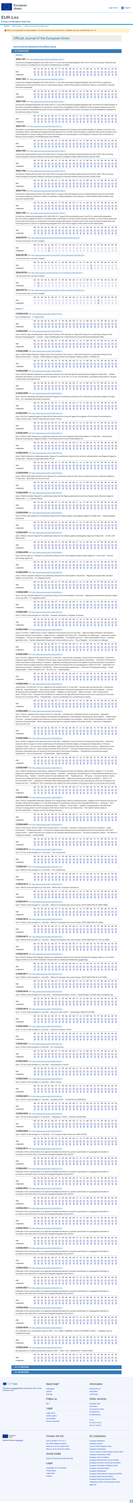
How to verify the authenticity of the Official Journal (34, 47)
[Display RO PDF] (102, 72)
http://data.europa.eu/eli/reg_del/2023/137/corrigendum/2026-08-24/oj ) (57, 273)
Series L (19, 55)
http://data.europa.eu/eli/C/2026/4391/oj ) (47, 413)
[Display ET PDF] (56, 72)
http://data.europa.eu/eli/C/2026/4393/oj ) (47, 453)
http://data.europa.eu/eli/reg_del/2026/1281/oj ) (47, 59)
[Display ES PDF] (112, 72)
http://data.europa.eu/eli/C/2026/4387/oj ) (47, 331)
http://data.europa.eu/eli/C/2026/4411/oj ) (47, 867)
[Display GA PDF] (66, 72)
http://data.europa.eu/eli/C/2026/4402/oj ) (47, 630)
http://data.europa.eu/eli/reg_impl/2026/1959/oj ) (47, 213)
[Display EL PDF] (49, 72)
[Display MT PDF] (88, 72)
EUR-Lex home (16, 26)
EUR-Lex (10, 17)
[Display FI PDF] (59, 72)
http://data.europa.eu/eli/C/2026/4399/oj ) (47, 572)
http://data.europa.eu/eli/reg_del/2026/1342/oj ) (47, 101)
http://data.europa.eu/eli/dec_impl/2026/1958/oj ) (48, 191)
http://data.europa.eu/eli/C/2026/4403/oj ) (47, 654)
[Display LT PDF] (84, 72)
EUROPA (6, 26)
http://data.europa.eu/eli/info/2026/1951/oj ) (46, 126)
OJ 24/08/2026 (21, 51)
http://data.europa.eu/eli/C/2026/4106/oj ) (47, 314)
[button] (126, 7)
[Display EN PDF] (53, 72)
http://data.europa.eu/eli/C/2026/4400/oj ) (47, 592)
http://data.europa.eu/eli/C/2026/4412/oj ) (47, 884)
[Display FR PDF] (63, 72)
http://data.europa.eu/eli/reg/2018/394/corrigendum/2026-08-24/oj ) (55, 238)
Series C (19, 308)
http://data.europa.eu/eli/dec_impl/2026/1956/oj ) (48, 171)
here (92, 30)
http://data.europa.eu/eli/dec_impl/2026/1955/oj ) (48, 151)
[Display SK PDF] (106, 72)
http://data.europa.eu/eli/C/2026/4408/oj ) (47, 797)
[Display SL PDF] (109, 72)
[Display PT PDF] (98, 72)
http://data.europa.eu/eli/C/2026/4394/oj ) (47, 473)
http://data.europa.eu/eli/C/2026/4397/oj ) (47, 533)
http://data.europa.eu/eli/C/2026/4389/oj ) (47, 371)
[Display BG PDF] (35, 72)
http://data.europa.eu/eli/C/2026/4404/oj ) (47, 684)
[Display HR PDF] (70, 72)
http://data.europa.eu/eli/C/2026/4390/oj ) (47, 393)
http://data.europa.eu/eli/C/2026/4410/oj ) (47, 849)
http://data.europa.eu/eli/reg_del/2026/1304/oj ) (47, 79)
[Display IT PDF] (77, 72)
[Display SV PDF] (116, 72)
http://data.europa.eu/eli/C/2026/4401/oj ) (47, 612)
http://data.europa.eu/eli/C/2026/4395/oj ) (47, 493)
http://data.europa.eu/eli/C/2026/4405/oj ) (47, 711)
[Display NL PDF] (91, 72)
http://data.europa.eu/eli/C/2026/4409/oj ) (47, 825)
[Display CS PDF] (38, 72)
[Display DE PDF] (46, 72)
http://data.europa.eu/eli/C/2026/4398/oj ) (47, 552)
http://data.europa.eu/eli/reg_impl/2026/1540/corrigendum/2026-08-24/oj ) (58, 290)
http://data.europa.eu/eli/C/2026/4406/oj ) (47, 738)
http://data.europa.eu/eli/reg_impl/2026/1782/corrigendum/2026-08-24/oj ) (58, 255)
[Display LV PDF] (81, 72)
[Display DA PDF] (42, 72)
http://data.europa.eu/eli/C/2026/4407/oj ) (47, 768)
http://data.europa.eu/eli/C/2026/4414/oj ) (47, 919)
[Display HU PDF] (74, 72)
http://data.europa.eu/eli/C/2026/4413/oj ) (47, 902)
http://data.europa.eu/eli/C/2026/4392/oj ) (47, 433)
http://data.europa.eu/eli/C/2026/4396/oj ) (47, 513)
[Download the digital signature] (35, 75)
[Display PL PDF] (95, 72)
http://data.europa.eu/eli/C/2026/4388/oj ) (47, 351)
